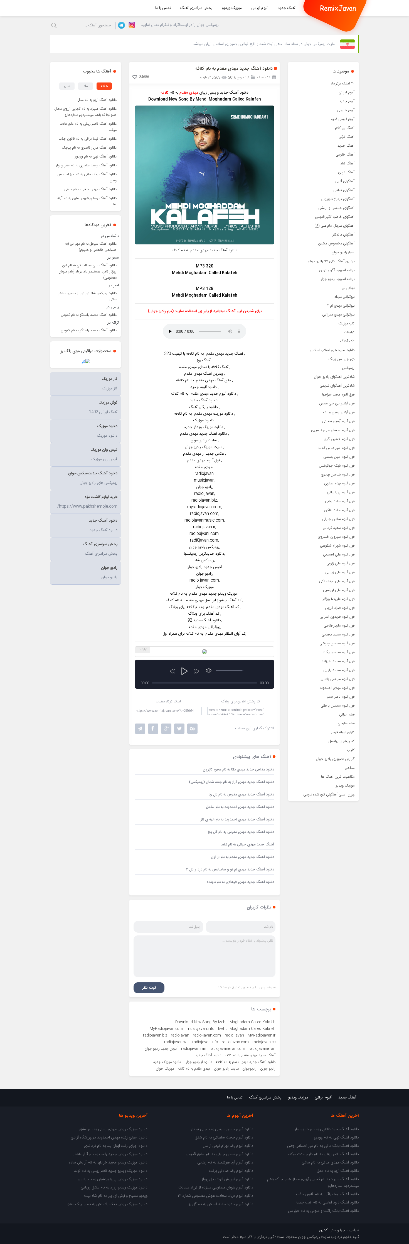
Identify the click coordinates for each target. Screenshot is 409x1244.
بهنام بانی (348, 288)
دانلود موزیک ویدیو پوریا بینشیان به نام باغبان (112, 1179)
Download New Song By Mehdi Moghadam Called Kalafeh (225, 1022)
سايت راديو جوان (226, 1069)
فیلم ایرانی (346, 715)
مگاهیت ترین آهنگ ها (337, 777)
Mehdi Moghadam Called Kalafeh (246, 1029)
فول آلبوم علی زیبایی (339, 572)
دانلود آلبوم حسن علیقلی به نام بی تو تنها (221, 1129)
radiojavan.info (205, 1042)
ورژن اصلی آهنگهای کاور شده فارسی (328, 795)
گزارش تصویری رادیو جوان (335, 759)
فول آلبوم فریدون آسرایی (336, 617)
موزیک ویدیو (232, 8)
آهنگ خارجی (345, 155)
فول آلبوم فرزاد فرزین (339, 608)
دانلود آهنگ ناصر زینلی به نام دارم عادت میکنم (88, 127)
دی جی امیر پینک (341, 359)
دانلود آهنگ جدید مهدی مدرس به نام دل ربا (241, 795)
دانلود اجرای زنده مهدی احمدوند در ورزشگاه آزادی (109, 1137)
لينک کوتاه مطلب (168, 702)
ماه (86, 86)
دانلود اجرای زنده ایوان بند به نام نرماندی (115, 1146)
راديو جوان (267, 1069)
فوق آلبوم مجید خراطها (338, 395)
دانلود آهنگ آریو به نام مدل (97, 100)
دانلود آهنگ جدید (233, 92)
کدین (323, 1230)
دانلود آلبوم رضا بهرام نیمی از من (228, 1146)
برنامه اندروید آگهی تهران (336, 270)
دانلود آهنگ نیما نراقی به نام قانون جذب (87, 139)
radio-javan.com (207, 1035)
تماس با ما (163, 8)
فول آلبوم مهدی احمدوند (337, 688)
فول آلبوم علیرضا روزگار (338, 599)
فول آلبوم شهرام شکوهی (337, 546)
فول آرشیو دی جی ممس (336, 404)
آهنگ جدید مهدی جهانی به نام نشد (247, 845)
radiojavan (180, 1035)
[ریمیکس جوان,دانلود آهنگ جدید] (338, 8)
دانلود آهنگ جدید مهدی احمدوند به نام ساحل (240, 807)
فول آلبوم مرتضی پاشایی (336, 679)
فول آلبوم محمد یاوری (338, 670)
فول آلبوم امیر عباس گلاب (336, 448)
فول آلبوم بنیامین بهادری (337, 475)
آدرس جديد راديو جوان (161, 1049)
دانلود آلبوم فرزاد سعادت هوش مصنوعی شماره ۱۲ (215, 1196)
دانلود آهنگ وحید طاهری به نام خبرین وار (86, 165)
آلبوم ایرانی (259, 8)
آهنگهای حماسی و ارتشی (336, 208)
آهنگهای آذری (344, 181)
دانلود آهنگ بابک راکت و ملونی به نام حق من (323, 1211)
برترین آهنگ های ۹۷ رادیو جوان (331, 261)
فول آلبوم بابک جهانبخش (336, 466)
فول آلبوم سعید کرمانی (338, 528)
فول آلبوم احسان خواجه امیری (332, 430)
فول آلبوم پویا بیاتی (340, 492)
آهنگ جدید (286, 8)
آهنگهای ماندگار (343, 235)
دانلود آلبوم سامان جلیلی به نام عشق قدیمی (219, 1154)
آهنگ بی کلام (344, 128)
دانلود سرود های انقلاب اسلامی (332, 350)
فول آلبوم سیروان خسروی (336, 537)
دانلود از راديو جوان (198, 1062)
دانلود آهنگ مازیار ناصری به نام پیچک (89, 148)
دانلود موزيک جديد (167, 1062)
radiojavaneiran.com (227, 1049)
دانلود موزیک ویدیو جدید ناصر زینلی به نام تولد (110, 1171)
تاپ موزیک (346, 324)
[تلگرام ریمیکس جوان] (120, 25)
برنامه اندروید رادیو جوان (336, 279)
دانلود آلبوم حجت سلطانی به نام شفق (224, 1137)
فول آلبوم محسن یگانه (338, 652)
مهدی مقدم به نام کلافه (194, 1069)
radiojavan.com (235, 1042)
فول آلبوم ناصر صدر (340, 697)
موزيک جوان (165, 1069)
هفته (104, 86)
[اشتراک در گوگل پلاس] (166, 729)
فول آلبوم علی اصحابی (338, 555)
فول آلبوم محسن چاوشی (336, 643)
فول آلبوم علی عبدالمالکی (336, 581)
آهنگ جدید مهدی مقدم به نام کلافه (250, 1055)
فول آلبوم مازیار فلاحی (339, 626)
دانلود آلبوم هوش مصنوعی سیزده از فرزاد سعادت (215, 1187)
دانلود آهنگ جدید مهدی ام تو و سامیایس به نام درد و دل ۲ (230, 870)
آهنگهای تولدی (343, 190)
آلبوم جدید (346, 101)
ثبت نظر (149, 987)
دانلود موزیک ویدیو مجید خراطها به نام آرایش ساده (108, 1162)
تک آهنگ (347, 341)
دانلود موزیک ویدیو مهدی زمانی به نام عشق (113, 1129)
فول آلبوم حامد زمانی (339, 501)
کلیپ (350, 750)
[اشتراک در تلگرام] (140, 729)
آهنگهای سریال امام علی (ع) (334, 226)
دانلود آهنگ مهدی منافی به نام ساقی (90, 189)
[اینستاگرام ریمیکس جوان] (130, 25)
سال (67, 86)
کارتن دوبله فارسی (341, 732)
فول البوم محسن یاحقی (337, 706)
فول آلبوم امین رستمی (338, 457)
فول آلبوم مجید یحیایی (338, 635)
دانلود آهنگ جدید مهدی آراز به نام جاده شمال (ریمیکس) (231, 782)
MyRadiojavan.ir (261, 1035)
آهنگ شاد (347, 164)
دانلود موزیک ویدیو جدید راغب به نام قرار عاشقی (109, 1154)
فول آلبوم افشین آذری (339, 439)
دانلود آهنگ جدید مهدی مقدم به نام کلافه (245, 1062)
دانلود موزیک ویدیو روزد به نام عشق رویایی (114, 1187)
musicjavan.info (201, 1029)
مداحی (349, 768)
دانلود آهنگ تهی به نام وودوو (96, 157)
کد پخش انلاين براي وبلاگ (240, 702)
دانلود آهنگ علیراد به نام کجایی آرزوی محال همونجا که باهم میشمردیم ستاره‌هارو (86, 112)
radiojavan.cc (263, 1042)
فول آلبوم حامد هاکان (339, 510)
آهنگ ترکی (346, 137)
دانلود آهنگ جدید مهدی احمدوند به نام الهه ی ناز (237, 820)
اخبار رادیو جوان (343, 252)
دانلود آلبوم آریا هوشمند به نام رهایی (225, 1162)
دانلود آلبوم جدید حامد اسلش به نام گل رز (221, 1204)
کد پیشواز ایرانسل (341, 741)
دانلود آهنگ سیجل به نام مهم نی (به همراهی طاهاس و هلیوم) (91, 247)
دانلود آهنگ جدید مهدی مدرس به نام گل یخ (241, 832)
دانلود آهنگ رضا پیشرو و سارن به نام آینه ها (87, 201)
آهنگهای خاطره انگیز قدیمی (334, 217)
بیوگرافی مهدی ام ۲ (340, 306)
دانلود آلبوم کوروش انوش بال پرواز (227, 1179)
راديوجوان (249, 1069)
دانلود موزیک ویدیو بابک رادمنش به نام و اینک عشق (106, 1204)
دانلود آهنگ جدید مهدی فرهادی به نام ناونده (240, 882)
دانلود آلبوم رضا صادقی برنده (231, 1171)
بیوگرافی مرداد (344, 297)
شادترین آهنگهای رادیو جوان (334, 377)
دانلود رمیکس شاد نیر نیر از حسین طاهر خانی (87, 296)
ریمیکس (348, 368)
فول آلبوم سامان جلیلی (338, 519)
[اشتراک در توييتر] (192, 729)
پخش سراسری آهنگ (196, 8)
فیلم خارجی (346, 723)
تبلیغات (349, 332)
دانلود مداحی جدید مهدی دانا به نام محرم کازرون (238, 770)
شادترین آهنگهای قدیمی (337, 386)
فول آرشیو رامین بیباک (338, 412)
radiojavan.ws (176, 1042)
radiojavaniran (193, 1049)
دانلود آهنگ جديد (208, 1055)
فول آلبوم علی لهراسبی (338, 590)
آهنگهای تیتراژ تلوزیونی (337, 199)
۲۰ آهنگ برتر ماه (342, 84)
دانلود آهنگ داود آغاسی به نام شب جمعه (327, 1202)
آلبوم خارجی (345, 110)
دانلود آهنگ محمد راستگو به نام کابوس (89, 315)
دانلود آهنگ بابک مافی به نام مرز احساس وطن (87, 177)
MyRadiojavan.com (166, 1029)
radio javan (234, 1035)
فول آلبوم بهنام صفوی (339, 483)
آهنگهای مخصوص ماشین (336, 244)
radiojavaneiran (262, 1049)
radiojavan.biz (155, 1035)
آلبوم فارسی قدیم (342, 119)
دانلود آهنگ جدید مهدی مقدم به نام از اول (242, 857)
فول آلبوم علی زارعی (340, 563)
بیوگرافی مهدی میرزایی (338, 315)
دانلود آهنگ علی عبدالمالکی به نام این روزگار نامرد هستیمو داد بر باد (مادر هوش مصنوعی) (88, 271)
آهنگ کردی (346, 172)
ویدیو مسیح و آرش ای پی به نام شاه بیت (115, 1196)
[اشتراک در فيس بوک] (153, 729)
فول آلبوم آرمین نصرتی (338, 421)
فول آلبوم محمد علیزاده (338, 661)
